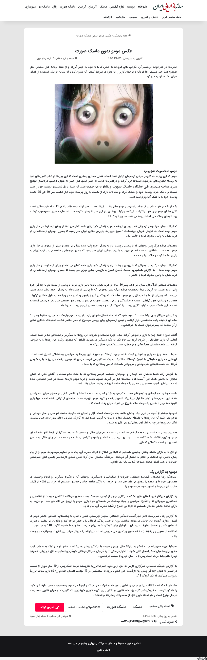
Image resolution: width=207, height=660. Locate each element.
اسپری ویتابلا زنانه (152, 531)
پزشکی (117, 36)
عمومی (133, 17)
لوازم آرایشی (117, 6)
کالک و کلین (103, 650)
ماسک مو (44, 6)
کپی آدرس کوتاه (49, 607)
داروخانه (142, 6)
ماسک (103, 6)
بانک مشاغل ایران (171, 17)
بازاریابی (120, 17)
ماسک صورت (67, 6)
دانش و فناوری (149, 17)
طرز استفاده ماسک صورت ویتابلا (126, 186)
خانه (125, 36)
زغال (54, 6)
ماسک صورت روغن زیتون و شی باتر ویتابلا (88, 295)
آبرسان (93, 6)
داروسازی (30, 6)
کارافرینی (107, 17)
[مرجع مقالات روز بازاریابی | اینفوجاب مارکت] (168, 7)
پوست (131, 6)
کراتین (82, 6)
